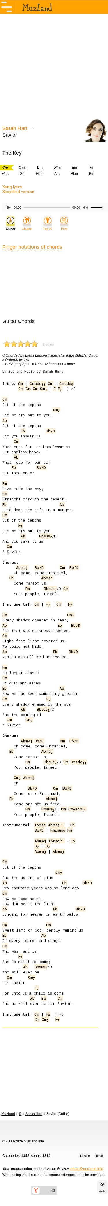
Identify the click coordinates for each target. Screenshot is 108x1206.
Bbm (74, 174)
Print (64, 229)
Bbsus (45, 536)
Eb (23, 430)
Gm (22, 174)
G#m (39, 174)
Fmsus (57, 830)
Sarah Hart (14, 128)
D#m (57, 168)
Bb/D (50, 430)
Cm (20, 383)
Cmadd (38, 383)
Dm (40, 168)
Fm (91, 168)
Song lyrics (12, 186)
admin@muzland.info (86, 1169)
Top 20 (47, 229)
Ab (4, 420)
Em (74, 168)
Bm (91, 174)
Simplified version (18, 191)
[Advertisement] (54, 68)
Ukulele (27, 229)
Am (57, 174)
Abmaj (22, 567)
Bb (43, 998)
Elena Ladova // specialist (45, 355)
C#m (22, 168)
